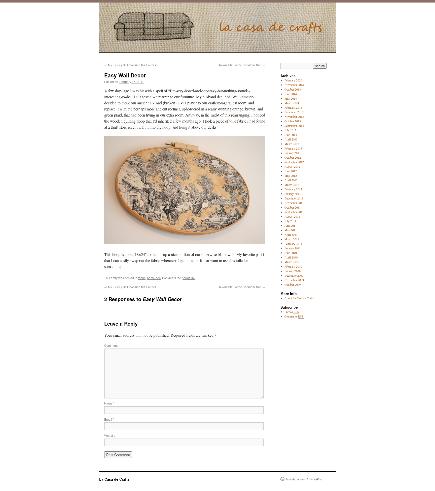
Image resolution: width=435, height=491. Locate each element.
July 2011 (290, 221)
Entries (291, 312)
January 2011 (292, 248)
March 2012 (291, 185)
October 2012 (292, 157)
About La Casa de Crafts (299, 298)
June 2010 (290, 253)
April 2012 (291, 180)
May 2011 (290, 230)
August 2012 (292, 166)
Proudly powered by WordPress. (304, 479)
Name (109, 403)
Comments (294, 316)
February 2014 (293, 107)
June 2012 (290, 171)
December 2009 (293, 275)
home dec (154, 278)
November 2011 (294, 203)
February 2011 (293, 244)
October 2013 (292, 121)
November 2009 (294, 280)
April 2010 (291, 257)
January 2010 (292, 271)
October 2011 (292, 207)
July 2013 (290, 130)
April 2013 (291, 139)
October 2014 (292, 89)
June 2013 (290, 135)
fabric (142, 278)
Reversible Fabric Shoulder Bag (241, 65)
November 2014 (294, 85)
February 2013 (293, 148)
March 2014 (291, 103)
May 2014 (290, 98)
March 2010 (291, 262)
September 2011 (294, 212)
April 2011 (291, 235)
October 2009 (292, 284)
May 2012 (290, 176)
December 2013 (293, 112)
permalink (188, 278)
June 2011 (290, 225)
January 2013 (292, 153)
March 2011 (291, 239)
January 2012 (292, 194)
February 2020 (293, 80)
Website (109, 435)
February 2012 (293, 189)
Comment (112, 345)
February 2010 (293, 266)
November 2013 (294, 116)
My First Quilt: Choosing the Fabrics (130, 65)
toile (232, 121)
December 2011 (293, 198)
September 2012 (294, 162)
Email (109, 419)
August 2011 (292, 216)
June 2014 (290, 94)
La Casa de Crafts (114, 479)
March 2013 (291, 144)
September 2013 (294, 126)
